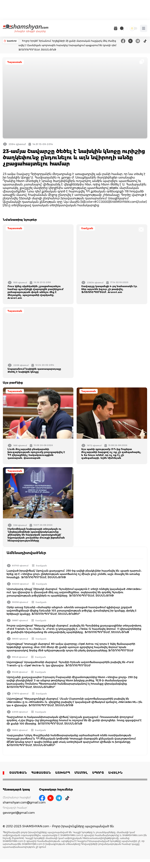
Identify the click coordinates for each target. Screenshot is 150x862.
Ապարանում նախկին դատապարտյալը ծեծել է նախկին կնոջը (34, 370)
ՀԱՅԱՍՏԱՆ (41, 772)
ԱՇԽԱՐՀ (62, 772)
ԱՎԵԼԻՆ (115, 772)
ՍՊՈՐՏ (98, 772)
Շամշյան (87, 228)
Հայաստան (14, 62)
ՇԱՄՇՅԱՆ (18, 772)
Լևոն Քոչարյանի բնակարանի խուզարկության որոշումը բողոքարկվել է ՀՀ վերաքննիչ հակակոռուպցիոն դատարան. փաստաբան (36, 453)
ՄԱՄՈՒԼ (81, 772)
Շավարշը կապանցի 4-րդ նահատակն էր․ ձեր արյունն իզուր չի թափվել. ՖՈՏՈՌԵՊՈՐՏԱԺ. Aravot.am (109, 289)
